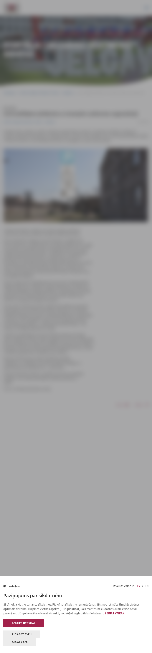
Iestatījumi (14, 586)
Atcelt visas (20, 641)
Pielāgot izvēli (22, 634)
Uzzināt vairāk (113, 613)
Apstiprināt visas (23, 623)
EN (147, 586)
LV (139, 586)
